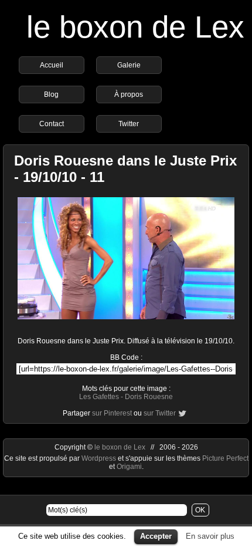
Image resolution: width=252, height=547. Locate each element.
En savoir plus (210, 536)
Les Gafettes (99, 397)
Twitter (128, 124)
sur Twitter (160, 413)
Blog (51, 94)
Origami (129, 466)
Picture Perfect (225, 458)
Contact (51, 124)
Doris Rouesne (149, 397)
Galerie (129, 65)
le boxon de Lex (135, 26)
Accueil (51, 65)
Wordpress (99, 458)
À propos (128, 94)
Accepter (156, 536)
